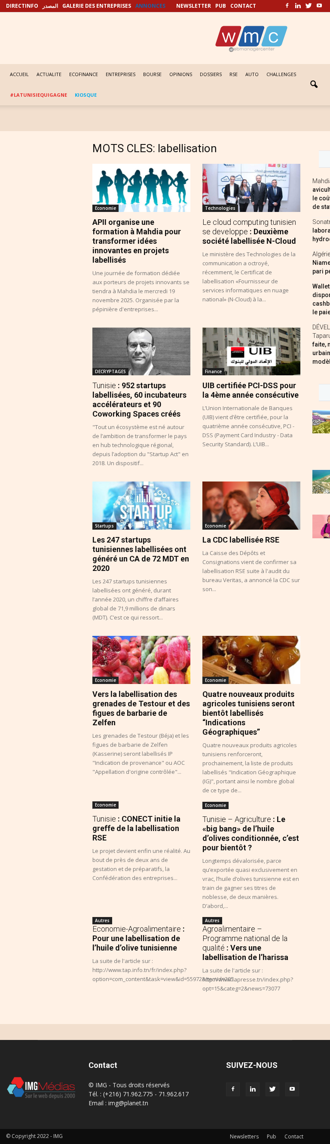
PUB (220, 5)
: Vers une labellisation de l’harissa (245, 943)
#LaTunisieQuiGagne (38, 95)
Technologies (220, 208)
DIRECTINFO (22, 5)
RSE (233, 74)
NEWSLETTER (193, 5)
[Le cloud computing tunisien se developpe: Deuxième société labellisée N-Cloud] (251, 188)
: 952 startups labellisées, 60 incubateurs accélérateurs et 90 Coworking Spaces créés (139, 399)
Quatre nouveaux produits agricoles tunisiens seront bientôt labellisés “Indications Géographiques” (248, 713)
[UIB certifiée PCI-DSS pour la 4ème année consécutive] (251, 352)
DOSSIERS (211, 74)
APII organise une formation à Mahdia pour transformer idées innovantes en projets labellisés (136, 241)
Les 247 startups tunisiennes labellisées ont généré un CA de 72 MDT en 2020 (140, 554)
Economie (105, 208)
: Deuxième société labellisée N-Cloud (249, 231)
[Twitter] (308, 6)
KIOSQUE (86, 95)
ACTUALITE (49, 74)
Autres (102, 920)
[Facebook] (287, 6)
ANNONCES (150, 5)
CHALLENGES (281, 74)
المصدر (50, 5)
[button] (313, 84)
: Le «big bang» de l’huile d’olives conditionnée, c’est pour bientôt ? (250, 833)
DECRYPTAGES (110, 371)
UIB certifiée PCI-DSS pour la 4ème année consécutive (250, 390)
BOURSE (152, 74)
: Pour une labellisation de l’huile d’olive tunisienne (138, 938)
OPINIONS (180, 74)
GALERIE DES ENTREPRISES (96, 5)
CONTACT (243, 5)
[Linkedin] (297, 6)
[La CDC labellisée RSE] (251, 506)
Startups (104, 526)
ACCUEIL (19, 74)
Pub (271, 1136)
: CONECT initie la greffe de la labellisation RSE (136, 828)
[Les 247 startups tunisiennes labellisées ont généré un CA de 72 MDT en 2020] (141, 506)
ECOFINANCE (83, 74)
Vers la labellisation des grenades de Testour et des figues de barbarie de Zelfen (141, 708)
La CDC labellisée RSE (240, 539)
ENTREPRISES (120, 74)
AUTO (252, 74)
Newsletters (244, 1136)
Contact (293, 1136)
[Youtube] (319, 6)
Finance (213, 371)
